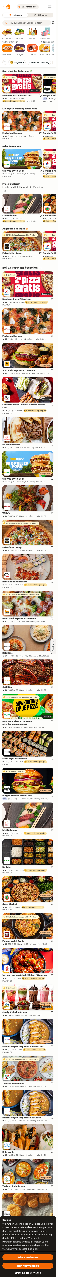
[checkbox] (7, 50)
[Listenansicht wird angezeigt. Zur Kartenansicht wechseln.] (53, 23)
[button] (6, 6)
